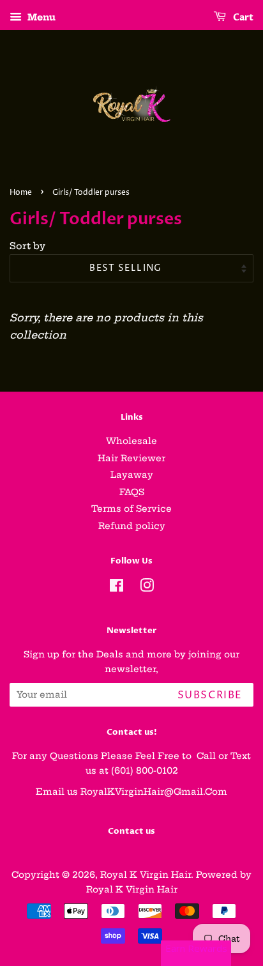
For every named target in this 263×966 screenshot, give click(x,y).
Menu (40, 17)
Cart (242, 18)
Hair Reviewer (131, 458)
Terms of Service (131, 508)
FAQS (131, 492)
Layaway (131, 475)
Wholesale (131, 441)
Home (21, 192)
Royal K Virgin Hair (145, 875)
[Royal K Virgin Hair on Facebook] (116, 588)
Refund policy (131, 526)
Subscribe (210, 695)
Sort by (27, 246)
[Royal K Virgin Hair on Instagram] (147, 588)
